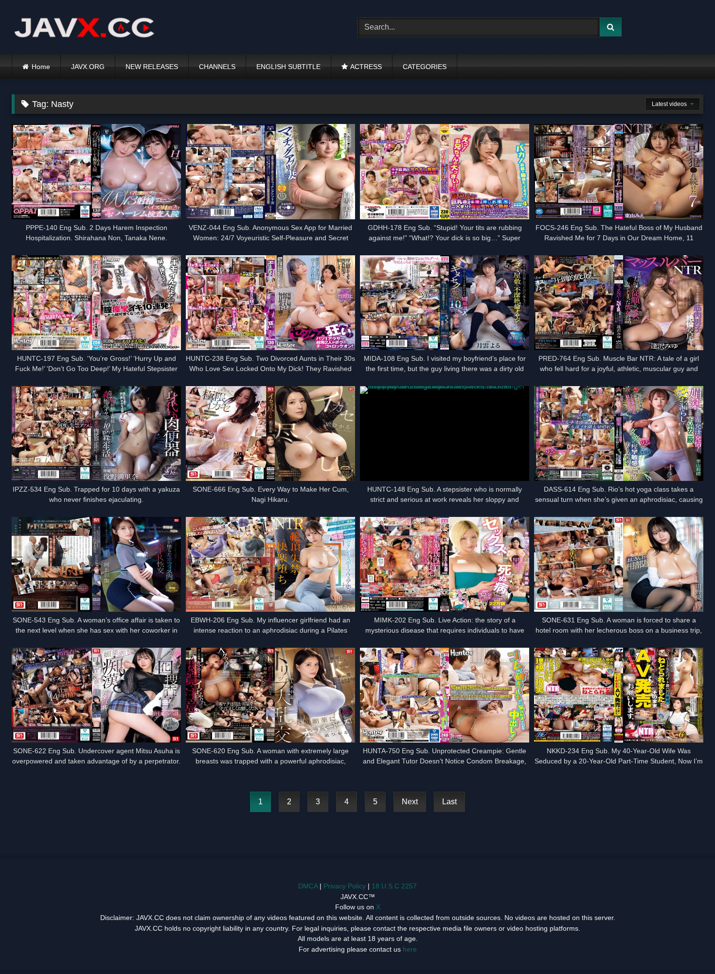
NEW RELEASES (151, 67)
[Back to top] (685, 945)
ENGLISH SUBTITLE (288, 67)
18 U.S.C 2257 (394, 886)
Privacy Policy (344, 886)
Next (410, 801)
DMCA (308, 886)
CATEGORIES (425, 67)
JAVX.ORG (88, 67)
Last (449, 801)
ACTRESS (366, 67)
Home (41, 67)
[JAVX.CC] (85, 27)
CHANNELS (217, 67)
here (410, 949)
